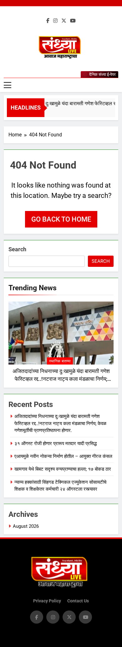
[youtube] (73, 21)
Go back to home (61, 219)
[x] (63, 21)
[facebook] (47, 21)
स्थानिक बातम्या (60, 361)
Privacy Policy (47, 601)
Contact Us (78, 601)
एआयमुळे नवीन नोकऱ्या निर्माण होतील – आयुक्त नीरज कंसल (63, 456)
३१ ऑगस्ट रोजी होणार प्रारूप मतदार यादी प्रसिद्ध (55, 443)
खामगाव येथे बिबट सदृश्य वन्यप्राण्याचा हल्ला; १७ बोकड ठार (62, 469)
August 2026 (26, 526)
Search (17, 249)
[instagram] (55, 21)
